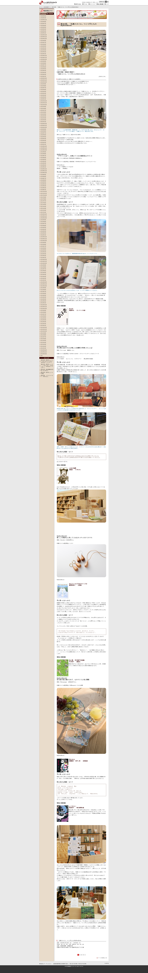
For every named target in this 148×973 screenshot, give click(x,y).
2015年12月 (44, 236)
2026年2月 (43, 17)
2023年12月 (44, 55)
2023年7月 (43, 65)
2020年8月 (43, 131)
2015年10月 (44, 240)
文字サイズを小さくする (106, 2)
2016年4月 (43, 229)
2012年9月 (43, 310)
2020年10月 (44, 127)
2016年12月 (44, 214)
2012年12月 (44, 304)
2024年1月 (43, 53)
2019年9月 (43, 151)
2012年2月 (43, 323)
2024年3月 (43, 50)
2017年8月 (43, 199)
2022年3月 (43, 95)
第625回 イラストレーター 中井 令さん (47, 376)
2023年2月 (43, 74)
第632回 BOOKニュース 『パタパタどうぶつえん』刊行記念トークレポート (47, 361)
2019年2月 (43, 165)
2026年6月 (43, 16)
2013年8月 (43, 289)
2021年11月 (44, 102)
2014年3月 (43, 276)
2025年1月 (43, 32)
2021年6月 (43, 112)
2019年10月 (44, 150)
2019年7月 (43, 155)
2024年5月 (43, 46)
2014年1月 (43, 280)
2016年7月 (43, 223)
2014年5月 (43, 272)
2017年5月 (43, 204)
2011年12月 (44, 327)
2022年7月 (43, 87)
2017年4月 (43, 206)
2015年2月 (43, 255)
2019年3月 (43, 163)
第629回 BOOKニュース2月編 (47, 373)
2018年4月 (43, 184)
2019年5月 (43, 159)
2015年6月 (43, 248)
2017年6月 (43, 202)
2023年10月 (44, 59)
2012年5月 (43, 318)
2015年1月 (43, 257)
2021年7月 (43, 110)
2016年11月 (44, 216)
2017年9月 (43, 197)
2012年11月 (44, 306)
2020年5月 (43, 136)
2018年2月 (43, 187)
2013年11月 (44, 284)
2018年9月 (43, 174)
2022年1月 (43, 99)
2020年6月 (43, 134)
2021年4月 (43, 116)
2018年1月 (43, 189)
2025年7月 (43, 23)
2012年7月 (43, 314)
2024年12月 (44, 34)
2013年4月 (43, 297)
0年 (42, 355)
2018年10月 (44, 172)
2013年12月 (44, 282)
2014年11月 (44, 261)
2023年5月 (43, 68)
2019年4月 (43, 161)
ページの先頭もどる (102, 957)
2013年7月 (43, 291)
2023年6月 (43, 67)
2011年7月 (43, 336)
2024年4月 (43, 48)
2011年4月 (43, 342)
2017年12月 (44, 191)
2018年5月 (43, 182)
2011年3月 (43, 344)
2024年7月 (43, 42)
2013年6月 (43, 293)
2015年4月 (43, 251)
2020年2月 (43, 142)
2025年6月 (43, 25)
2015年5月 (43, 250)
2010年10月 (44, 353)
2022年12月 (44, 78)
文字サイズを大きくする (108, 2)
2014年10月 (44, 263)
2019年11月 (44, 148)
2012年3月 (43, 321)
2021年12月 (44, 100)
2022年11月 (44, 80)
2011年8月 (43, 334)
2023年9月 (43, 61)
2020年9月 (43, 129)
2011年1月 (43, 348)
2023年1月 (43, 76)
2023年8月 (43, 63)
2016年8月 (43, 221)
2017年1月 (43, 212)
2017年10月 (44, 195)
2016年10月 (44, 217)
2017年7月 (43, 200)
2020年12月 (44, 123)
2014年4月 (43, 274)
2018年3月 (43, 185)
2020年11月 (44, 125)
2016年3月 (43, 231)
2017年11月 (44, 193)
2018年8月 (43, 176)
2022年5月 (43, 91)
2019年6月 (43, 157)
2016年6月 (43, 225)
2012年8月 (43, 312)
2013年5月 (43, 295)
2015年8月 (43, 244)
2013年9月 (43, 287)
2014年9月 (43, 265)
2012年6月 (43, 316)
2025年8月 (43, 21)
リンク (107, 4)
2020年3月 (43, 140)
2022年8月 (43, 85)
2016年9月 (43, 219)
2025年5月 (43, 27)
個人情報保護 (100, 4)
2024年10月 (44, 38)
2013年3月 (43, 299)
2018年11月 (44, 170)
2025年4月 (43, 29)
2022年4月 (43, 93)
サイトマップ (92, 4)
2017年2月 (43, 210)
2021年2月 (43, 119)
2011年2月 (43, 346)
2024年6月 (43, 44)
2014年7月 (43, 268)
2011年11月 (44, 329)
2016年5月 (43, 227)
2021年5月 (43, 114)
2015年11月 (44, 238)
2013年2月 (43, 301)
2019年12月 (44, 146)
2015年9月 (43, 242)
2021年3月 (43, 117)
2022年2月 (43, 97)
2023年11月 (44, 57)
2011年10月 (44, 331)
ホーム (40, 7)
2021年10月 (44, 104)
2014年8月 (43, 267)
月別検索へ (50, 14)
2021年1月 (43, 121)
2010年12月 (44, 350)
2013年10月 (44, 285)
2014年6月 (43, 270)
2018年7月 (43, 178)
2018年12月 (44, 168)
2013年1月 (43, 302)
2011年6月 (43, 338)
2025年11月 (44, 19)
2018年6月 (43, 180)
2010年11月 (44, 352)
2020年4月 (43, 138)
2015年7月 (43, 246)
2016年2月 (43, 233)
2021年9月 (43, 106)
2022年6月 (43, 89)
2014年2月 (43, 278)
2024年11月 (44, 36)
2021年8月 (43, 108)
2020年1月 (43, 144)
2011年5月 (43, 340)
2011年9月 (43, 333)
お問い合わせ (78, 4)
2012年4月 (43, 319)
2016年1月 (43, 234)
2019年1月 (43, 167)
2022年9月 (43, 83)
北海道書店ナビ (47, 7)
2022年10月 (44, 82)
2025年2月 (43, 31)
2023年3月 (43, 72)
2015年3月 (43, 253)
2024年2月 (43, 51)
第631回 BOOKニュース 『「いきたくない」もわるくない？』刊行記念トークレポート (47, 366)
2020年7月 (43, 133)
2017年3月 (43, 208)
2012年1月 (43, 325)
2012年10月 (44, 308)
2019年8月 (43, 153)
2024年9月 (43, 40)
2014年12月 (44, 259)
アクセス (85, 4)
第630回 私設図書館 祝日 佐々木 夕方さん (47, 370)
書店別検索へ (43, 14)
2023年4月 (43, 70)
